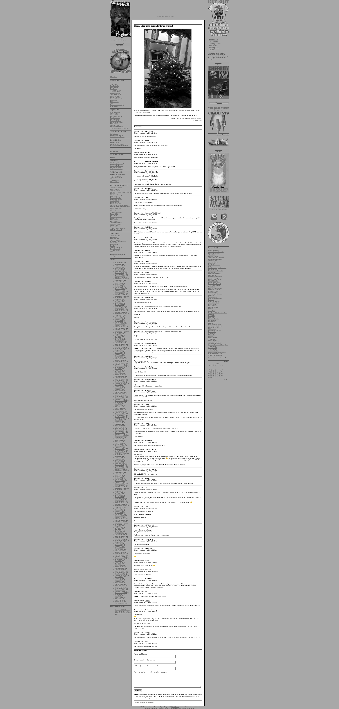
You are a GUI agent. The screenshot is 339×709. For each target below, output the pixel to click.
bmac (210, 266)
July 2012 (118, 508)
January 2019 (119, 395)
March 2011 (119, 531)
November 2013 (120, 485)
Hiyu (146, 641)
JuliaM (147, 560)
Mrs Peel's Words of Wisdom (217, 313)
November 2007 (120, 590)
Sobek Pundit (212, 340)
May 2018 (118, 406)
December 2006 (124, 611)
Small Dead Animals (116, 126)
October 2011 (119, 521)
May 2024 (118, 302)
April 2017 (118, 425)
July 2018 (118, 403)
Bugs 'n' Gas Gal (115, 198)
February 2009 (120, 568)
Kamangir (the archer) (117, 144)
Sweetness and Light (117, 105)
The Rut (112, 246)
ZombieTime (114, 106)
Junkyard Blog (115, 91)
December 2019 (120, 379)
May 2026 (118, 267)
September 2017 (120, 418)
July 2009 (118, 561)
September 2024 (120, 296)
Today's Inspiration (116, 169)
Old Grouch (114, 219)
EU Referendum (115, 119)
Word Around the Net (215, 355)
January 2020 (119, 377)
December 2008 (120, 571)
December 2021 (120, 344)
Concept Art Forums (116, 166)
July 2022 (118, 334)
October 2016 (119, 434)
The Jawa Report (115, 90)
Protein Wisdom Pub (116, 99)
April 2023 (118, 321)
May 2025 (118, 284)
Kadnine (211, 300)
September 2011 (120, 523)
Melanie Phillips (115, 121)
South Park (213, 40)
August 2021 (119, 350)
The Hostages (212, 297)
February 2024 (120, 306)
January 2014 (119, 482)
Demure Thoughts (214, 278)
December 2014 (120, 466)
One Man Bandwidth (116, 135)
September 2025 (120, 278)
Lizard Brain (212, 304)
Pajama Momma (213, 318)
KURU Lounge (212, 305)
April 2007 (118, 600)
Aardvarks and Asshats (216, 252)
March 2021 (119, 357)
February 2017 (120, 428)
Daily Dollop (212, 275)
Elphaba (147, 600)
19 (215, 373)
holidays (193, 118)
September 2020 (120, 366)
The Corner (113, 84)
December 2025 (120, 274)
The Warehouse (115, 250)
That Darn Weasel (116, 177)
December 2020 (120, 361)
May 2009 (118, 563)
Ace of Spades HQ (214, 250)
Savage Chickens (116, 247)
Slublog (210, 336)
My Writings (114, 151)
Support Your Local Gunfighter (218, 345)
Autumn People (213, 256)
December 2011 (120, 518)
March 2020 (119, 374)
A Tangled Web (115, 112)
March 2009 (119, 566)
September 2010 (120, 540)
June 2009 (118, 562)
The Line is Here (115, 94)
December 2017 (120, 414)
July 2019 (118, 386)
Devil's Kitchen (115, 118)
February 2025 (120, 289)
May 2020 (118, 371)
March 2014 (119, 479)
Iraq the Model (114, 142)
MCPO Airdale (149, 525)
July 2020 (118, 369)
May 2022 (118, 337)
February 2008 (120, 585)
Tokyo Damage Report (117, 137)
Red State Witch (213, 327)
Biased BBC (114, 115)
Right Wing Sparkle (214, 330)
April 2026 (118, 268)
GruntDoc (211, 295)
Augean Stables (115, 190)
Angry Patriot (114, 189)
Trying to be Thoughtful (117, 228)
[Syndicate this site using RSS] (224, 220)
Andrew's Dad (212, 260)
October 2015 (119, 451)
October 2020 (119, 364)
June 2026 (118, 265)
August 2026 (119, 262)
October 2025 (119, 277)
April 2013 (118, 495)
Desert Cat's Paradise (215, 279)
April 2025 (118, 286)
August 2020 (119, 367)
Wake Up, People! (116, 230)
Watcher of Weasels (116, 179)
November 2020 (120, 363)
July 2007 (118, 595)
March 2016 (119, 444)
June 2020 (118, 370)
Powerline (113, 100)
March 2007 (119, 601)
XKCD (112, 251)
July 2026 (118, 264)
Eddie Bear (211, 286)
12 (215, 371)
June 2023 (118, 318)
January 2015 (119, 465)
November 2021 (120, 345)
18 (213, 373)
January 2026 (119, 273)
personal (199, 118)
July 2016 (118, 438)
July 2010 (118, 543)
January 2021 (119, 360)
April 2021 (118, 355)
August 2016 (119, 437)
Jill (111, 209)
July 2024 (118, 299)
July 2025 (118, 281)
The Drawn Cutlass (214, 285)
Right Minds (212, 329)
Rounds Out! (212, 332)
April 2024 (118, 303)
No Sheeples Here (116, 218)
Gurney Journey (115, 167)
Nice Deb (211, 317)
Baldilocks (211, 263)
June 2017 (118, 422)
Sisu (111, 103)
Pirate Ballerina (115, 97)
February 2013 (120, 498)
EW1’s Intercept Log (116, 203)
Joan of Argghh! (150, 322)
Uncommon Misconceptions (217, 352)
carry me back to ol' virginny (145, 702)
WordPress (175, 707)
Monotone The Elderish (153, 213)
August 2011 (119, 524)
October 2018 (119, 399)
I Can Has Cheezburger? (118, 241)
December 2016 (120, 431)
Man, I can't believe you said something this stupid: (150, 672)
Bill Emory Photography (118, 163)
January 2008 (119, 587)
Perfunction (212, 320)
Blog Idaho (113, 196)
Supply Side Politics (214, 343)
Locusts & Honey (213, 307)
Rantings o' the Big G (215, 326)
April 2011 (118, 530)
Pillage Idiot (212, 321)
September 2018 (120, 401)
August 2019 (119, 385)
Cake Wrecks (114, 238)
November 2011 (120, 520)
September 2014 (120, 470)
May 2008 (118, 581)
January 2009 (119, 569)
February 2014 (120, 481)
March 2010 (119, 549)
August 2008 (119, 577)
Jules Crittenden (115, 93)
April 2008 (118, 582)
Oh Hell (147, 632)
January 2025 (119, 290)
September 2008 (120, 575)
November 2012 (120, 502)
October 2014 (119, 469)
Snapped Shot (212, 337)
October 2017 (119, 417)
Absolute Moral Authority (216, 257)
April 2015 (118, 460)
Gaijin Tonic (114, 134)
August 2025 (119, 280)
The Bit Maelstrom (214, 265)
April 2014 (118, 478)
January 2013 (119, 499)
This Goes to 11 (213, 349)
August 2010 (119, 542)
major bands (223, 56)
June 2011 (118, 527)
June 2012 (118, 510)
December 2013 (120, 483)
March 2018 (119, 409)
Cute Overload (115, 240)
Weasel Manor (114, 182)
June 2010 (118, 545)
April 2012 (118, 513)
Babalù (112, 157)
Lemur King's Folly (214, 301)
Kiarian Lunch (114, 211)
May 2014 (118, 476)
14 (219, 371)
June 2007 (118, 597)
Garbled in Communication (119, 205)
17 (211, 373)
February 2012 (120, 515)
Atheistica (211, 254)
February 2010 (120, 550)
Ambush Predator (116, 187)
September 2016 (120, 435)
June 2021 (118, 353)
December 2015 (120, 449)
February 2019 (120, 393)
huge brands (212, 56)
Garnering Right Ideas (215, 294)
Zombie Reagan (121, 40)
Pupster (210, 323)
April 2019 (118, 390)
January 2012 (119, 517)
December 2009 (120, 553)
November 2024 (120, 293)
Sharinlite (211, 334)
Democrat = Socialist (215, 276)
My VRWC (211, 316)
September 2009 (120, 558)
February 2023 (120, 323)
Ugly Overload (115, 249)
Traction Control (213, 350)
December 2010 (120, 536)
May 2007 (118, 598)
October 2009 (119, 556)
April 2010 (118, 547)
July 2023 (118, 316)
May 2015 (118, 459)
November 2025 (120, 275)
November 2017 (120, 415)
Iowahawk (113, 89)
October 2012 (119, 504)
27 (217, 375)
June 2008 (118, 579)
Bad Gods (113, 237)
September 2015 (120, 453)
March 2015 (119, 462)
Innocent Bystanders (215, 298)
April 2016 (118, 443)
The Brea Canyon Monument (217, 268)
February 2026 (120, 271)
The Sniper (211, 339)
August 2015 (119, 454)
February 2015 (120, 463)
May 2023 (118, 319)
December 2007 (120, 588)
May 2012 (118, 511)
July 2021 (118, 351)
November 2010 (120, 537)
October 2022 (119, 329)
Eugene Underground (215, 288)
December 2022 (120, 326)
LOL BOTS (113, 243)
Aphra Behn (114, 113)
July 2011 (118, 526)
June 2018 (118, 405)
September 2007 (120, 593)
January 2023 (119, 325)
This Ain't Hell (212, 348)
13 (217, 371)
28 (219, 375)
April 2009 (118, 565)
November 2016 (120, 433)
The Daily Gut (114, 86)
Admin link (113, 77)
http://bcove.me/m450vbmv (143, 553)
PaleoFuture (114, 244)
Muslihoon (211, 314)
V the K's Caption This (215, 353)
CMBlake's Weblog (116, 199)
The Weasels (114, 180)
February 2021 (120, 358)
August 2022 (119, 332)
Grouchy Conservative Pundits (120, 206)
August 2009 (119, 559)
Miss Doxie (113, 215)
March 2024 (119, 305)
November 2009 (120, 555)
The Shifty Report (115, 222)
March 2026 (119, 270)
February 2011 (119, 533)
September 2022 (120, 331)
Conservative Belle (214, 273)
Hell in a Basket (115, 208)
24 (211, 375)
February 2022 (120, 341)
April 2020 (118, 373)
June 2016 (118, 440)
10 (211, 371)
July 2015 (118, 456)
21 (219, 373)
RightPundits (114, 102)
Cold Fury (113, 83)
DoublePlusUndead (214, 284)
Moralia (210, 308)
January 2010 (119, 552)
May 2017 (118, 424)
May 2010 (118, 546)
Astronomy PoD (115, 235)
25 (213, 375)
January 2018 (119, 412)
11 (213, 371)
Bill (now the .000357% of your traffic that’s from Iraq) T (164, 306)
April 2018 (118, 408)
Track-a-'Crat (114, 227)
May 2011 (118, 529)
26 (215, 375)
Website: (137, 666)
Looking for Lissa (116, 217)
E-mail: (136, 660)
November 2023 (120, 310)
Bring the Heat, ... (213, 269)
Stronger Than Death (215, 342)
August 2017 (119, 419)
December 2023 (120, 309)
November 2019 (120, 380)
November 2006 (120, 612)
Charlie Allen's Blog (116, 164)
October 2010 (119, 539)
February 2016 (120, 446)
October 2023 (119, 312)
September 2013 (120, 488)
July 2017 (118, 421)
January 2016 (119, 447)
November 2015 (120, 450)
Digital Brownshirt (214, 282)
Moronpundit (212, 310)
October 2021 (119, 347)
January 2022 (119, 342)
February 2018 (120, 411)
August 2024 (119, 297)
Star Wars (213, 46)
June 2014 (118, 475)
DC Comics (213, 42)
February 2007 (120, 603)
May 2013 (118, 494)
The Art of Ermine (116, 176)
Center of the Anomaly (215, 270)
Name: (136, 654)
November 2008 (120, 572)
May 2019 (118, 389)
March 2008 (119, 584)
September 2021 (120, 348)
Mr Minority (211, 311)
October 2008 (119, 574)
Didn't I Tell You (213, 281)
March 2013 (119, 497)
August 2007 (119, 594)
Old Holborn (114, 123)
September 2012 (120, 505)
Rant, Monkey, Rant (214, 324)
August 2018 (119, 402)
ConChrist (211, 272)
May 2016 (118, 441)
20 (217, 373)
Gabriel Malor (212, 292)
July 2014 (118, 473)
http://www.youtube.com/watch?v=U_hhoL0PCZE (164, 428)
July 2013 (118, 491)
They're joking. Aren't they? (119, 128)
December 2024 (120, 291)
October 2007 (119, 591)
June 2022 (118, 335)
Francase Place (213, 291)
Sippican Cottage (115, 224)
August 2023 (119, 315)
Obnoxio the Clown (116, 122)
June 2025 (118, 283)
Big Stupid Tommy (116, 195)
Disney (212, 50)
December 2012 (120, 501)
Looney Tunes (214, 44)
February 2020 (120, 376)
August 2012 (119, 507)
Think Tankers (212, 346)
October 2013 (119, 486)
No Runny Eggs (115, 96)
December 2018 (120, 396)
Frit (146, 487)
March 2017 (119, 427)
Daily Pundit (114, 87)
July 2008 (118, 578)
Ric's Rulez (113, 221)
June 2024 (118, 300)
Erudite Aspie (114, 202)
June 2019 (118, 387)
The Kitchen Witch (116, 212)
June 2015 (118, 457)
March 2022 (119, 339)
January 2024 (119, 307)
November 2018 (120, 398)
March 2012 (119, 514)
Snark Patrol (114, 225)
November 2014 (120, 467)
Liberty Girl (114, 214)
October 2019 (119, 382)
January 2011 (119, 534)
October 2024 (119, 294)
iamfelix (147, 506)
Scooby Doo (214, 48)
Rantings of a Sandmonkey (119, 145)
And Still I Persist (214, 253)
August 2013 (119, 489)
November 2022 (120, 328)
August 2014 (119, 472)
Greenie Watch (115, 125)
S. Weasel (211, 333)
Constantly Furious (116, 116)
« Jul (226, 379)
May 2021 (118, 354)
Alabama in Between (215, 259)
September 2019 (120, 383)
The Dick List (114, 201)
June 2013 (118, 492)
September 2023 (120, 313)
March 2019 (119, 392)
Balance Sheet (213, 262)
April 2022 (118, 338)
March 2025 (119, 287)
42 (197, 120)
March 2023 (119, 322)
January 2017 (119, 430)
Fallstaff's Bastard (214, 289)
